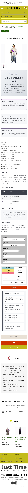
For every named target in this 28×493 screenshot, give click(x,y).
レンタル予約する (14, 347)
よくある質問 (19, 411)
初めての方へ (7, 401)
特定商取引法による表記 (6, 461)
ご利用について (8, 16)
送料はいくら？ (20, 401)
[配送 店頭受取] (14, 256)
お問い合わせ (4, 454)
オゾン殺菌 (5, 31)
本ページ (23, 196)
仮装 (7, 26)
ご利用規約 (3, 458)
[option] (14, 53)
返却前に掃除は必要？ (20, 406)
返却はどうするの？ (9, 405)
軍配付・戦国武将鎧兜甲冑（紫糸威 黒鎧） (20, 439)
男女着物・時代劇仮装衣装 (17, 26)
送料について (14, 336)
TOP (2, 26)
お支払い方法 (7, 411)
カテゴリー (7, 12)
